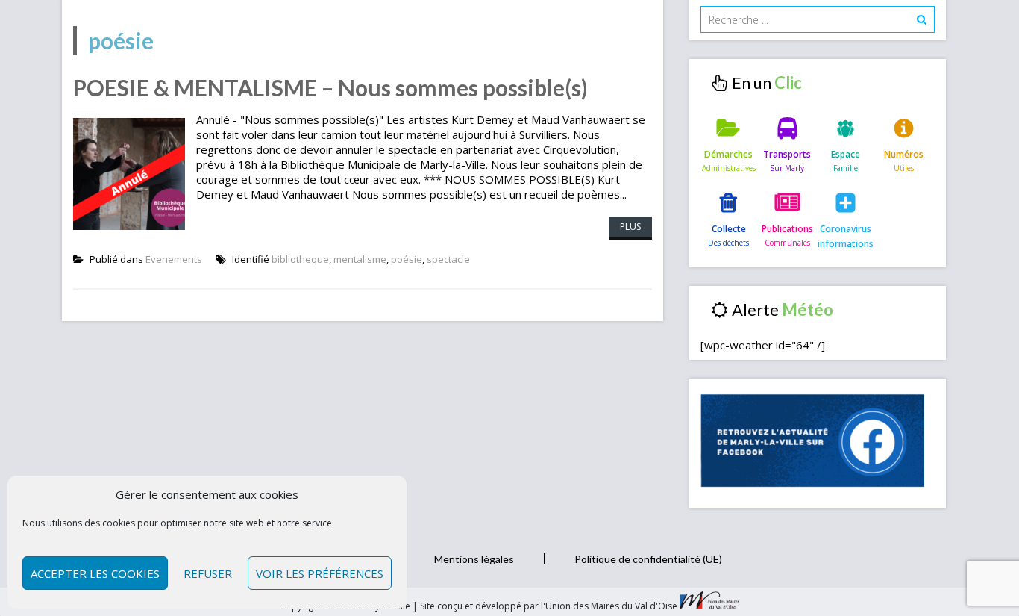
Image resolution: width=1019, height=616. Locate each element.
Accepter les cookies (95, 573)
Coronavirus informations (846, 236)
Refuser (208, 573)
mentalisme (359, 259)
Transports (787, 154)
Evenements (173, 259)
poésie (406, 259)
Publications (787, 229)
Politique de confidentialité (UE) (648, 558)
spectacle (448, 259)
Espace (845, 154)
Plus (630, 226)
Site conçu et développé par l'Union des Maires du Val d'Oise (548, 606)
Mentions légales (474, 558)
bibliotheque (300, 259)
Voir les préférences (319, 573)
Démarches (728, 154)
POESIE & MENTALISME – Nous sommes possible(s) (330, 87)
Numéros (904, 154)
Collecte (729, 229)
